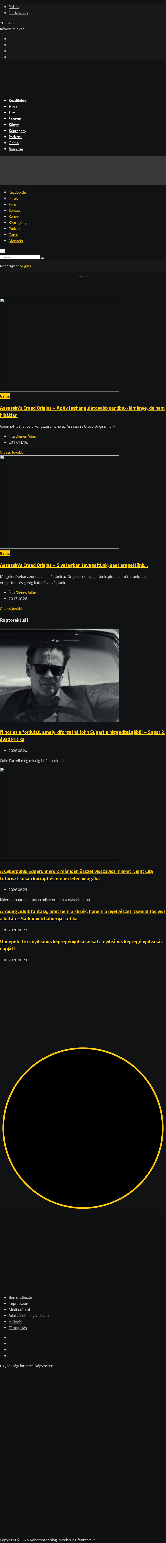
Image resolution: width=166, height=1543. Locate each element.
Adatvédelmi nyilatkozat (29, 1315)
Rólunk (14, 7)
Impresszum (19, 1303)
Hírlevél (15, 1322)
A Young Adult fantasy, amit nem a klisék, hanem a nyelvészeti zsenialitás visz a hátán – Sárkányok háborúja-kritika (83, 914)
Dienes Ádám (26, 436)
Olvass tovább (12, 452)
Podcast (15, 137)
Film (12, 113)
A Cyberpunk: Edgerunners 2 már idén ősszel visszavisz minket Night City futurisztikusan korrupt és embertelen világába (76, 874)
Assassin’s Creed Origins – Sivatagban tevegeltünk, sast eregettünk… (74, 565)
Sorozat (15, 119)
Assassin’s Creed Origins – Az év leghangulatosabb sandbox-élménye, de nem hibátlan (82, 411)
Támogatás (18, 1328)
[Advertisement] (83, 997)
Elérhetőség (18, 13)
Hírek (13, 107)
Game (14, 143)
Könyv (14, 125)
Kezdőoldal (18, 101)
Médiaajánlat (19, 1309)
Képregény (17, 131)
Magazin (16, 149)
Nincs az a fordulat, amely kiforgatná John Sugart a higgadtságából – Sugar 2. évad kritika (82, 735)
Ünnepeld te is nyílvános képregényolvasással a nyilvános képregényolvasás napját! (81, 945)
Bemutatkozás (21, 1297)
